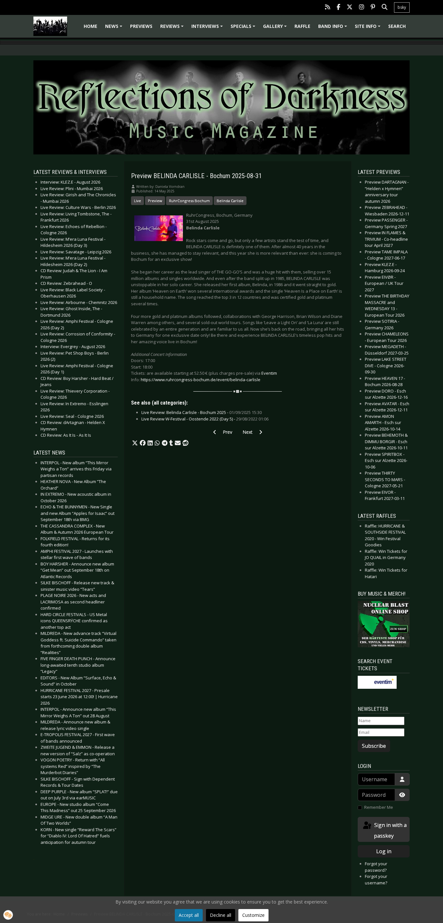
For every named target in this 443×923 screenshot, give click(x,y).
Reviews (173, 28)
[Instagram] (361, 7)
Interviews (208, 28)
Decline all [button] (220, 915)
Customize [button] (253, 915)
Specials (244, 28)
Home (90, 26)
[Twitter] (350, 7)
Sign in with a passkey (390, 830)
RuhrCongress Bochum (189, 200)
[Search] (385, 7)
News (114, 28)
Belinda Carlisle (230, 200)
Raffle (302, 26)
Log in (383, 851)
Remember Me (378, 807)
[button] (135, 443)
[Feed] (327, 7)
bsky (402, 7)
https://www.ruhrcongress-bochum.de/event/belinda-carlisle (200, 380)
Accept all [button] (189, 915)
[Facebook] (338, 7)
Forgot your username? (376, 879)
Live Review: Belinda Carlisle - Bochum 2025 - (201, 412)
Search (397, 26)
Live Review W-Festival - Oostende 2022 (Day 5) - (205, 419)
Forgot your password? (376, 867)
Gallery (276, 28)
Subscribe (374, 745)
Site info (368, 28)
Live (137, 200)
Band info (333, 28)
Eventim (269, 373)
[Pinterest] (373, 7)
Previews (141, 26)
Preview (155, 200)
